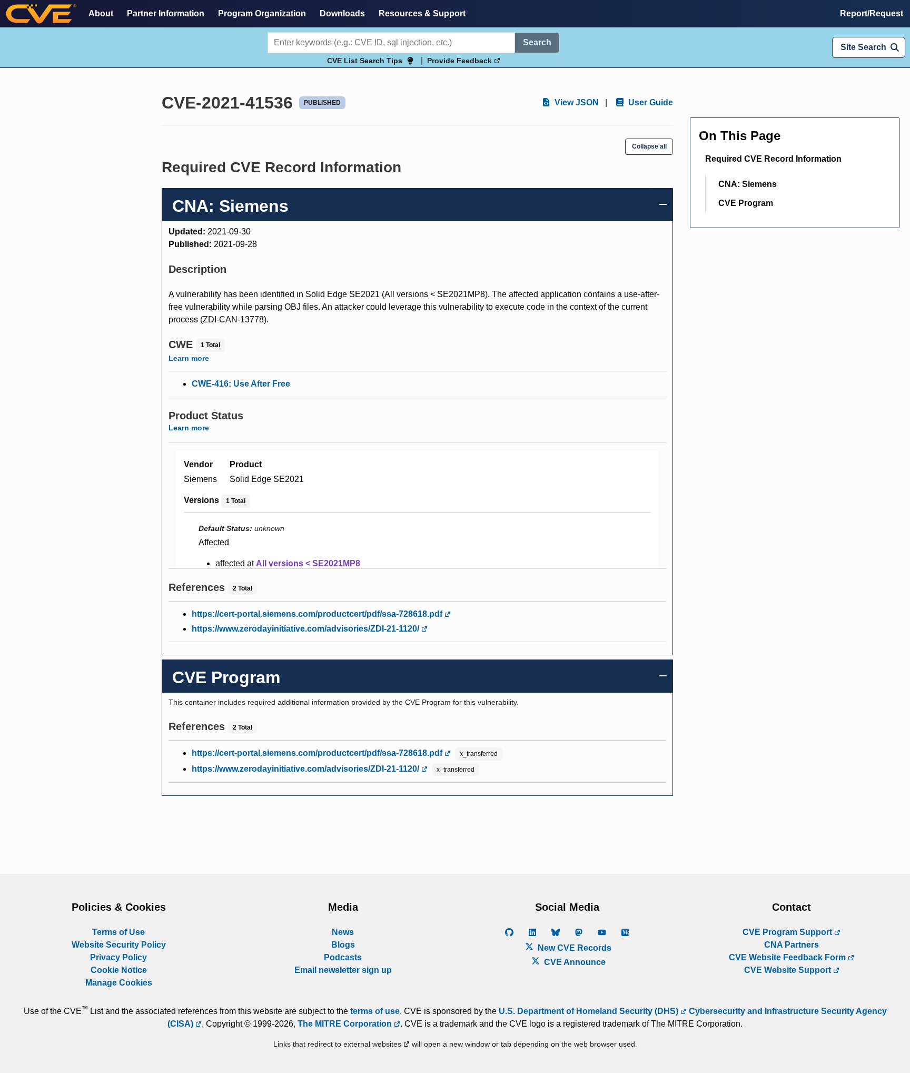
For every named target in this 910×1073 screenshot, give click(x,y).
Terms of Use (118, 932)
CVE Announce (574, 962)
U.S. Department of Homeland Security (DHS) (589, 1011)
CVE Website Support (788, 970)
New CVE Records (573, 947)
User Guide (649, 102)
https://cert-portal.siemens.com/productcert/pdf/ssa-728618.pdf (318, 613)
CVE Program (745, 203)
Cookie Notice (119, 970)
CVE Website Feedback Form (788, 957)
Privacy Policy (118, 957)
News (343, 932)
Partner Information (165, 13)
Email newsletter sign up (343, 970)
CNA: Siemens (747, 184)
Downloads (342, 13)
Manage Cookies (118, 982)
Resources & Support (422, 13)
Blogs (343, 944)
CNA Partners (791, 944)
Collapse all (649, 146)
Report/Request (871, 13)
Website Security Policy (119, 944)
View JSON (575, 102)
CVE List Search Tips (364, 60)
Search (537, 42)
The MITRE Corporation (346, 1023)
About (100, 13)
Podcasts (343, 957)
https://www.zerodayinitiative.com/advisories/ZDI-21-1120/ (306, 628)
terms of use (375, 1011)
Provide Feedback (460, 60)
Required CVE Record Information (773, 158)
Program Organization (262, 13)
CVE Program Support (788, 932)
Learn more (189, 358)
